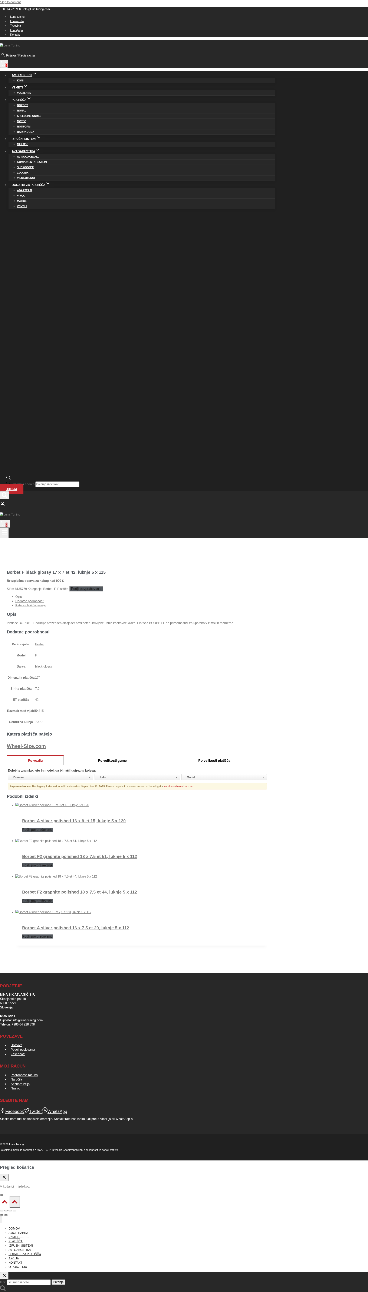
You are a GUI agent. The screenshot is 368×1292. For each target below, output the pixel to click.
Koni (20, 80)
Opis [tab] (18, 596)
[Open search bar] (8, 479)
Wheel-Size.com (26, 746)
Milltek (22, 144)
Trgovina (15, 25)
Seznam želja (20, 1084)
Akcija (11, 489)
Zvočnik (23, 172)
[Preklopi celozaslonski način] (6, 1210)
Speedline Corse (29, 115)
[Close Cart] (4, 1177)
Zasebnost (18, 1054)
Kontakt (15, 34)
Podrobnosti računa (24, 1075)
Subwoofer (25, 167)
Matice (22, 201)
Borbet (22, 105)
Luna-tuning (17, 16)
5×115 (39, 711)
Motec (21, 121)
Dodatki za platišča (25, 1254)
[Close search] (4, 1275)
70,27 (39, 722)
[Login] (137, 504)
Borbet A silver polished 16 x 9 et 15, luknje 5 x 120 (74, 820)
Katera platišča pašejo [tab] (30, 605)
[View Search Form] (4, 495)
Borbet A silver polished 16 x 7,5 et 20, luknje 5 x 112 (75, 928)
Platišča (62, 589)
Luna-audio (17, 21)
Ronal (21, 110)
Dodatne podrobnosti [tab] (29, 601)
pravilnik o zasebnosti (85, 1150)
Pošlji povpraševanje (86, 589)
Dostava (16, 1045)
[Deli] (10, 1210)
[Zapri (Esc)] (14, 1210)
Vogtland (24, 92)
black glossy (44, 666)
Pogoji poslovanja (23, 1049)
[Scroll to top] (5, 1202)
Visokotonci (26, 178)
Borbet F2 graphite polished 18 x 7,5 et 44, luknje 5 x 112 (79, 892)
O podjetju (16, 30)
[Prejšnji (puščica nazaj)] (1, 1215)
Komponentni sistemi (32, 162)
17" (37, 677)
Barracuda (25, 131)
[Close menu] (1, 1219)
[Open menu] (4, 533)
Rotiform (23, 126)
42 (37, 699)
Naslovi (16, 1088)
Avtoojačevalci (28, 156)
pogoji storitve (110, 1150)
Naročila (16, 1079)
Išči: (3, 1282)
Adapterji (24, 190)
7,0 (37, 688)
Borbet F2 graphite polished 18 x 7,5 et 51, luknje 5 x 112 (79, 856)
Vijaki (21, 195)
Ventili (22, 206)
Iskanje (58, 1282)
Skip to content (10, 2)
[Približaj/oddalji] (1, 1210)
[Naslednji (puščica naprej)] (6, 1215)
